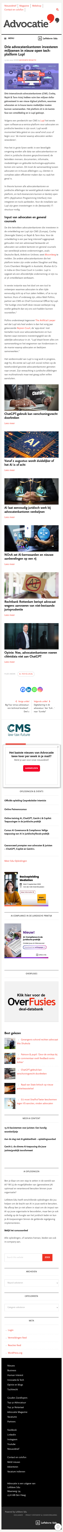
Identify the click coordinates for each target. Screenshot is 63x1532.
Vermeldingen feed (17, 1338)
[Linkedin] (28, 689)
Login (10, 1330)
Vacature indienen (16, 1472)
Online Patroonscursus (15, 809)
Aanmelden (31, 768)
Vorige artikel (23, 702)
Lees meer (9, 423)
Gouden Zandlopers (17, 1398)
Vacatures (12, 1417)
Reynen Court (23, 328)
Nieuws (11, 1366)
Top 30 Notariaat (15, 1407)
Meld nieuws (13, 1462)
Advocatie (31, 20)
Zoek (48, 1257)
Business (11, 1370)
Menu (11, 38)
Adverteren (12, 1467)
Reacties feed (14, 1345)
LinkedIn (11, 1435)
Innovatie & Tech (15, 1380)
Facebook (12, 1430)
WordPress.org (15, 1353)
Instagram (12, 1439)
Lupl (42, 121)
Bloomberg (50, 255)
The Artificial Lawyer (45, 320)
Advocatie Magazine (17, 1412)
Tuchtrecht (12, 1389)
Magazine (24, 6)
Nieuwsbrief (10, 6)
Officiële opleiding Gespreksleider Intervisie (25, 801)
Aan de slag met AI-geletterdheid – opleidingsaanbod (30, 1139)
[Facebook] (22, 689)
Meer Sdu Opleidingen (15, 861)
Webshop (36, 6)
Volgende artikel (40, 702)
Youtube (11, 1444)
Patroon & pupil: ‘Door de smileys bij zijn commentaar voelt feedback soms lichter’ (37, 1058)
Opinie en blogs (15, 1385)
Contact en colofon (13, 10)
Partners (11, 1422)
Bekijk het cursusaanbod (16, 1230)
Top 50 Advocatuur (16, 1403)
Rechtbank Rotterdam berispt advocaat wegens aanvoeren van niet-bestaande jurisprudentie (30, 606)
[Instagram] (40, 689)
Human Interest (15, 1375)
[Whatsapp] (34, 689)
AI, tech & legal (26, 674)
